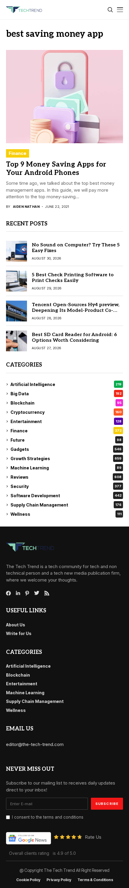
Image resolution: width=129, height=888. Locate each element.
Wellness (66, 514)
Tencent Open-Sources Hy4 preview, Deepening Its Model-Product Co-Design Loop (75, 310)
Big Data (66, 393)
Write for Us (19, 633)
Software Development (66, 495)
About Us (15, 624)
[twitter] (36, 593)
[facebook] (8, 593)
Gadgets (66, 449)
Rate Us (93, 837)
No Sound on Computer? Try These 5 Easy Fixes (76, 248)
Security (66, 486)
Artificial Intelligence (66, 384)
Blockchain (66, 402)
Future (66, 440)
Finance (17, 153)
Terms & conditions (95, 880)
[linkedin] (18, 593)
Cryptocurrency (66, 412)
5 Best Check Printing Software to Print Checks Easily (73, 277)
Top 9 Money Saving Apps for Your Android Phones (56, 168)
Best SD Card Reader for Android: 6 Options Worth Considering (74, 337)
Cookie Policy (28, 880)
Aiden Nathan (26, 207)
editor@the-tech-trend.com (35, 744)
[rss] (46, 593)
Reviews (66, 477)
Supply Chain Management (66, 504)
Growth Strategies (66, 458)
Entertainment (66, 421)
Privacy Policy (58, 880)
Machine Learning (66, 467)
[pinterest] (27, 593)
